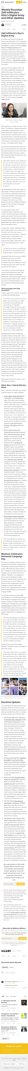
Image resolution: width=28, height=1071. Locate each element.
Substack (6, 1067)
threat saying (11, 796)
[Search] (25, 996)
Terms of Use (21, 942)
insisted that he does (14, 749)
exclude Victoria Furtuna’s (11, 825)
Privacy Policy (14, 945)
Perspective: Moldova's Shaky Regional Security (9, 1028)
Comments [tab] (5, 967)
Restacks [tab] (11, 967)
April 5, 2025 (4, 1031)
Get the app (22, 1064)
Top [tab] (3, 996)
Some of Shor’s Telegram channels (14, 517)
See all (4, 1038)
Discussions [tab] (13, 996)
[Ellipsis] (26, 981)
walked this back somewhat (15, 460)
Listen (24, 25)
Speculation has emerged (11, 480)
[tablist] (8, 967)
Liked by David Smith (10, 983)
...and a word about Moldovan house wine (9, 1005)
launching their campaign (13, 720)
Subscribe (19, 2)
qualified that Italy (9, 784)
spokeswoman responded (11, 470)
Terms (19, 1058)
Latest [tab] (7, 996)
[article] (14, 1005)
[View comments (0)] (8, 1035)
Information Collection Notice (17, 943)
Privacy (14, 1058)
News (3, 7)
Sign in (24, 2)
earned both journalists (20, 60)
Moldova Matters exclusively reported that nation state (15, 913)
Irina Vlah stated (17, 451)
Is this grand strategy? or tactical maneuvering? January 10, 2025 (10, 1018)
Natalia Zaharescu (13, 48)
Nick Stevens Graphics (10, 981)
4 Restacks (18, 951)
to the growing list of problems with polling (13, 424)
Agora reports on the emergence (13, 396)
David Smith (8, 24)
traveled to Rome (20, 777)
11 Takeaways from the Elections (8, 1001)
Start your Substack (10, 1064)
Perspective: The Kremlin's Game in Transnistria (10, 1014)
